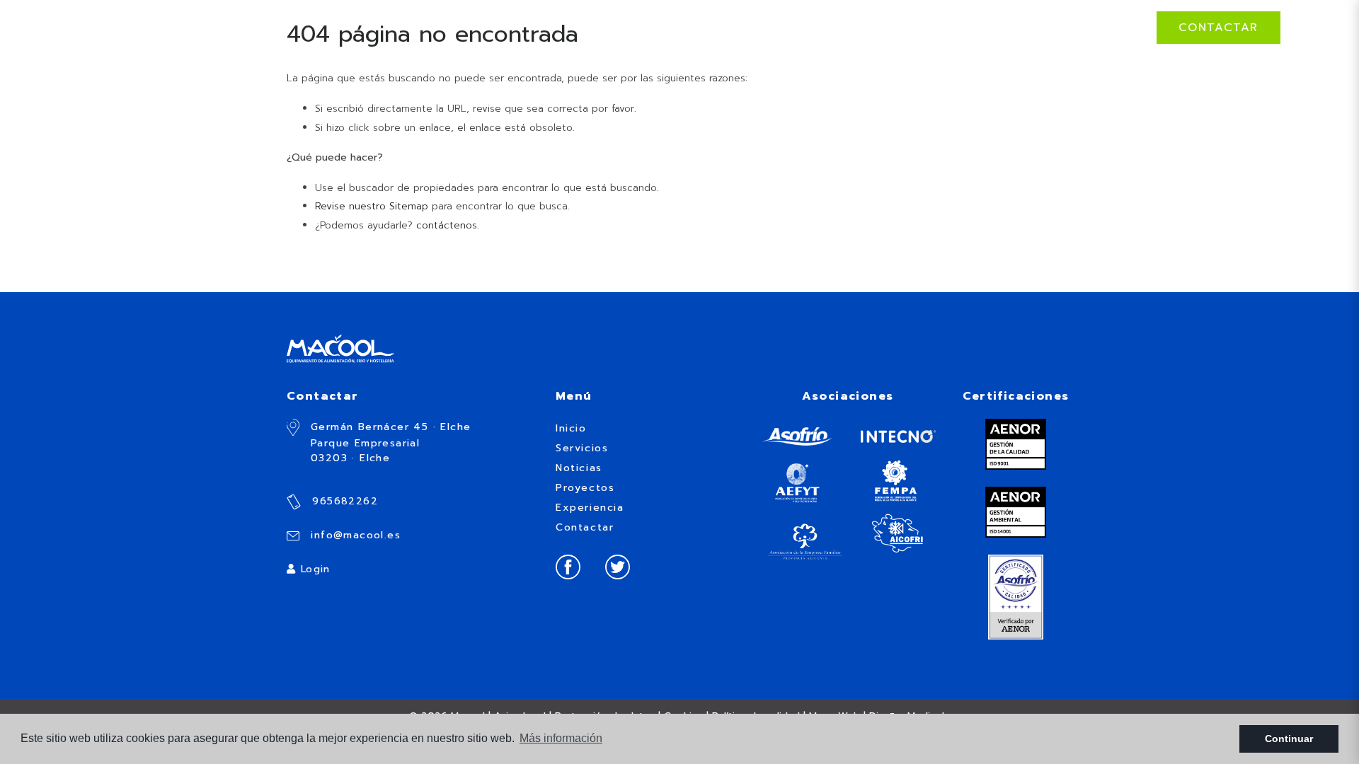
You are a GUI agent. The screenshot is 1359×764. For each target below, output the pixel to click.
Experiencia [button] (1096, 27)
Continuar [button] (1289, 738)
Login (313, 569)
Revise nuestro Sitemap (371, 206)
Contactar (1218, 27)
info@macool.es (353, 535)
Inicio (765, 27)
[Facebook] (568, 566)
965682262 (343, 501)
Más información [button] (561, 738)
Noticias (916, 27)
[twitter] (617, 566)
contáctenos (446, 225)
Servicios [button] (835, 27)
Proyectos (1001, 27)
